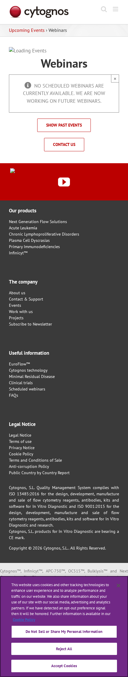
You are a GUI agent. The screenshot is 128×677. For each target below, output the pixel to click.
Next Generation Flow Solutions (38, 221)
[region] (64, 626)
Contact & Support (26, 299)
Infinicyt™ (18, 253)
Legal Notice (20, 435)
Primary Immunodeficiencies (34, 246)
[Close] (118, 585)
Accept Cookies (64, 665)
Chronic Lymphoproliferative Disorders (44, 234)
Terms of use (20, 441)
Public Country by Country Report (39, 472)
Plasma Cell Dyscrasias (29, 240)
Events (15, 305)
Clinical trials (21, 382)
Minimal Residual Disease (32, 376)
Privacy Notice (22, 447)
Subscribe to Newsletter (30, 324)
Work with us (21, 311)
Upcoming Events (27, 30)
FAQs (13, 395)
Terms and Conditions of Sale (35, 460)
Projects (16, 317)
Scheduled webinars (27, 389)
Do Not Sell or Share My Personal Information (64, 631)
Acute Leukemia (23, 228)
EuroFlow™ (19, 364)
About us (17, 292)
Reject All (64, 648)
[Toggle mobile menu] (116, 9)
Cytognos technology (28, 370)
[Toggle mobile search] (104, 9)
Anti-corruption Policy (29, 466)
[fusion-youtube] (64, 182)
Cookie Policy (21, 454)
